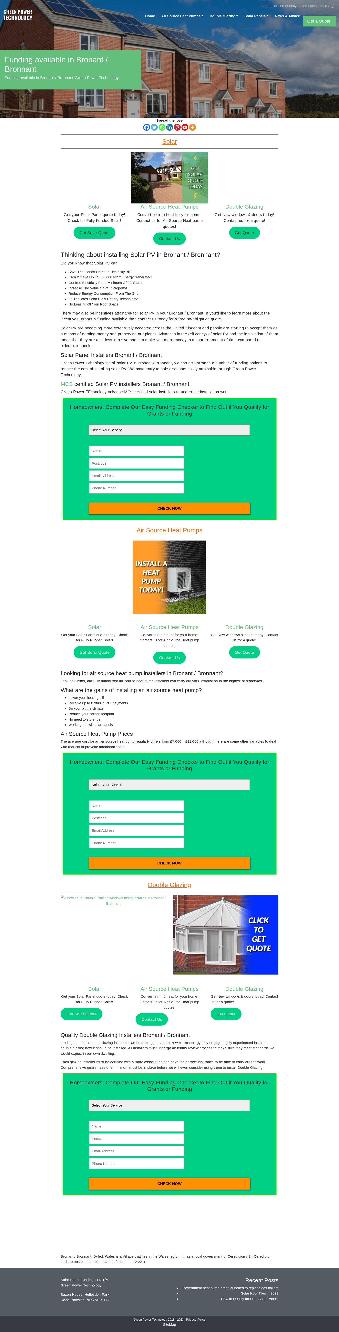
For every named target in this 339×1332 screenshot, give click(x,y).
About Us (269, 6)
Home (150, 16)
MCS (67, 384)
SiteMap (169, 1324)
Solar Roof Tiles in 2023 (259, 1293)
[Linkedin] (169, 127)
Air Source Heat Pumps (180, 16)
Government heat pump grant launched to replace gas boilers (230, 1288)
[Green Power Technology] (17, 16)
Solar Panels (255, 16)
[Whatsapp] (162, 127)
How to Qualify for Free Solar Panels (249, 1299)
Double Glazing (222, 16)
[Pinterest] (177, 127)
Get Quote (244, 652)
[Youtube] (184, 127)
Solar (94, 207)
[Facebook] (146, 127)
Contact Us (169, 657)
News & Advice (287, 16)
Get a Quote (318, 21)
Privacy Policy (195, 1319)
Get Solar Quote (94, 652)
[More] (192, 127)
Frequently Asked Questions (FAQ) (307, 6)
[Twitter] (154, 127)
